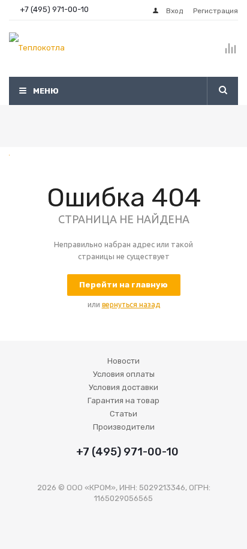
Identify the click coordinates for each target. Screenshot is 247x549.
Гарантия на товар (123, 400)
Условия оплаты (124, 374)
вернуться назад (131, 304)
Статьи (123, 413)
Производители (124, 426)
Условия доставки (123, 387)
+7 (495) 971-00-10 (54, 9)
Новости (123, 360)
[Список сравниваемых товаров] (230, 53)
